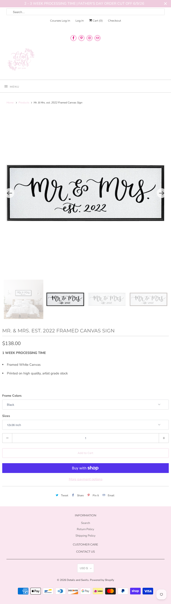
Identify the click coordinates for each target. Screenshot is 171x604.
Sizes (6, 416)
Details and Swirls (78, 580)
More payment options (85, 479)
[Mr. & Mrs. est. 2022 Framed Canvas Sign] (85, 193)
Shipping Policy (85, 536)
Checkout (114, 20)
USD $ (84, 568)
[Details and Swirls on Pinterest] (81, 38)
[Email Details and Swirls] (97, 38)
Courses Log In (60, 20)
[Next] (162, 193)
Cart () (97, 20)
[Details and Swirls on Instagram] (89, 38)
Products (24, 102)
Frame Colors (12, 396)
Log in (79, 20)
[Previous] (9, 193)
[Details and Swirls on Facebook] (73, 38)
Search (85, 523)
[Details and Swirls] (85, 60)
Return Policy (85, 529)
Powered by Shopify (102, 580)
